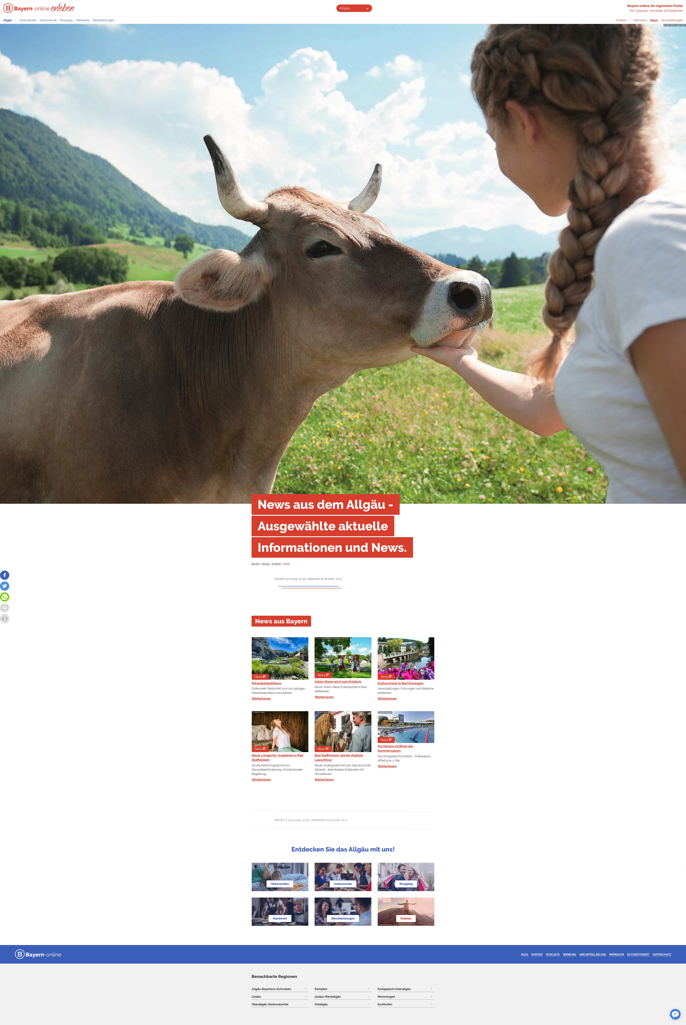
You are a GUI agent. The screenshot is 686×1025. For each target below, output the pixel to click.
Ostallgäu (321, 1004)
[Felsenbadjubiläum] (280, 658)
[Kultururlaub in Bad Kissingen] (406, 658)
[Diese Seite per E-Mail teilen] (4, 607)
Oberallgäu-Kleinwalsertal (270, 1004)
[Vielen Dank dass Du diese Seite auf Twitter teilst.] (4, 586)
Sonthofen (385, 1004)
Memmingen (386, 996)
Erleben (621, 20)
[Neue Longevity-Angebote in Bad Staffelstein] (280, 731)
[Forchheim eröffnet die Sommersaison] (406, 727)
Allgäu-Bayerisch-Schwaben (271, 989)
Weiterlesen (261, 698)
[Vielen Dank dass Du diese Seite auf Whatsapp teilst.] (4, 597)
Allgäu (345, 8)
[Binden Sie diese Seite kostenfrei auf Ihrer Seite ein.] (4, 618)
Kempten (321, 989)
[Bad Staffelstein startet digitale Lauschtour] (343, 731)
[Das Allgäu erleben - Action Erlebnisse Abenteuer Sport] (63, 7)
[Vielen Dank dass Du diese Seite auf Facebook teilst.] (4, 575)
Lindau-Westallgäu (328, 996)
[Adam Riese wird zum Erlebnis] (343, 657)
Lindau (256, 996)
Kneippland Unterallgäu (394, 989)
